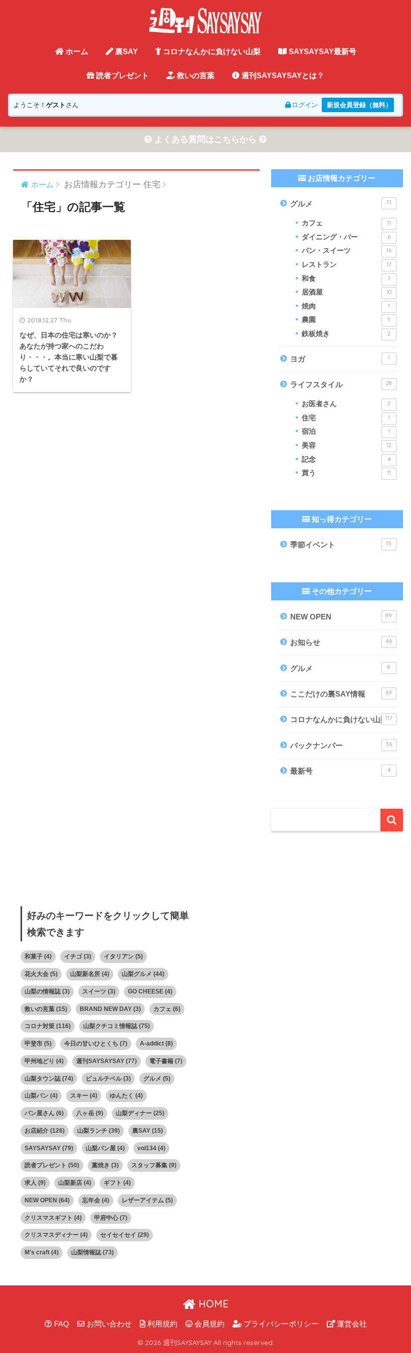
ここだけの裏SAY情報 (341, 693)
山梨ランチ (98, 1130)
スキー (83, 1095)
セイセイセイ (124, 1234)
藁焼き (105, 1165)
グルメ (340, 203)
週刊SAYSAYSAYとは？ (282, 75)
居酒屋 (346, 292)
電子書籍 (165, 1061)
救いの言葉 (195, 75)
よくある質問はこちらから (205, 139)
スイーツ (98, 991)
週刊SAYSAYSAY (106, 1061)
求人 (35, 1182)
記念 (346, 459)
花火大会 (41, 973)
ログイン (305, 105)
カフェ (346, 223)
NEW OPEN (341, 616)
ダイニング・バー (346, 237)
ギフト (117, 1182)
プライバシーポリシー (280, 1324)
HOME (212, 1303)
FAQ (60, 1324)
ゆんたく (126, 1095)
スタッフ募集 (153, 1165)
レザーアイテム (147, 1200)
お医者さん (346, 404)
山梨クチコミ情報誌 (116, 1026)
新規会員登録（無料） (359, 105)
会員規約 (208, 1324)
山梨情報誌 (92, 1252)
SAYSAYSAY (49, 1148)
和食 (346, 278)
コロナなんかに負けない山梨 (211, 51)
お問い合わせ (108, 1324)
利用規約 (161, 1324)
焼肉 (345, 306)
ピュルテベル (108, 1078)
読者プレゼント (121, 75)
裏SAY (125, 51)
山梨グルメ (143, 973)
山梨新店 (74, 1182)
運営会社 (351, 1324)
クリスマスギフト (53, 1217)
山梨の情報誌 (47, 991)
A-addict (156, 1043)
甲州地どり (44, 1061)
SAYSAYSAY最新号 (321, 51)
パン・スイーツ (346, 250)
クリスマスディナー (56, 1234)
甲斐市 (38, 1043)
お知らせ (340, 641)
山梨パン (41, 1095)
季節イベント (340, 544)
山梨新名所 (89, 973)
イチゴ (77, 956)
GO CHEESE (150, 991)
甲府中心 (110, 1217)
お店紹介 (45, 1130)
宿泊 (345, 431)
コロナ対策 (48, 1026)
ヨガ (339, 358)
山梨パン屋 (105, 1148)
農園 (346, 319)
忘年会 (95, 1200)
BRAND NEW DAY (110, 1008)
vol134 (151, 1148)
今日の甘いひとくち (95, 1043)
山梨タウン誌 (49, 1078)
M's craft (42, 1252)
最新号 (340, 770)
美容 (346, 445)
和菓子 (38, 956)
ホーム (76, 51)
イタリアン (123, 956)
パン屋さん (44, 1113)
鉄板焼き (346, 333)
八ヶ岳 (89, 1113)
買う (346, 473)
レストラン (346, 264)
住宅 (345, 418)
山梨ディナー (140, 1113)
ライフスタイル (340, 384)
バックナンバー (340, 745)
